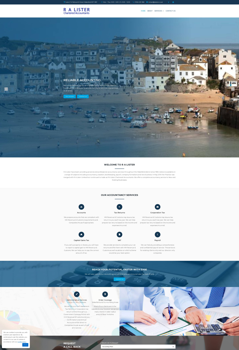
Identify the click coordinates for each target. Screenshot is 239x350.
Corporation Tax (157, 213)
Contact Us (83, 95)
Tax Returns (119, 213)
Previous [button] (6, 89)
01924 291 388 (139, 2)
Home (143, 11)
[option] (119, 87)
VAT (119, 240)
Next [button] (233, 89)
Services (158, 11)
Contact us (171, 11)
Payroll (158, 240)
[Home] (76, 11)
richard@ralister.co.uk (155, 2)
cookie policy (22, 342)
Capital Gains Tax (81, 240)
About (150, 11)
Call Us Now (70, 95)
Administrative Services (77, 300)
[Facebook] (168, 2)
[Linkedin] (173, 2)
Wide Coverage (105, 300)
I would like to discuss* (109, 343)
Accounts (81, 213)
